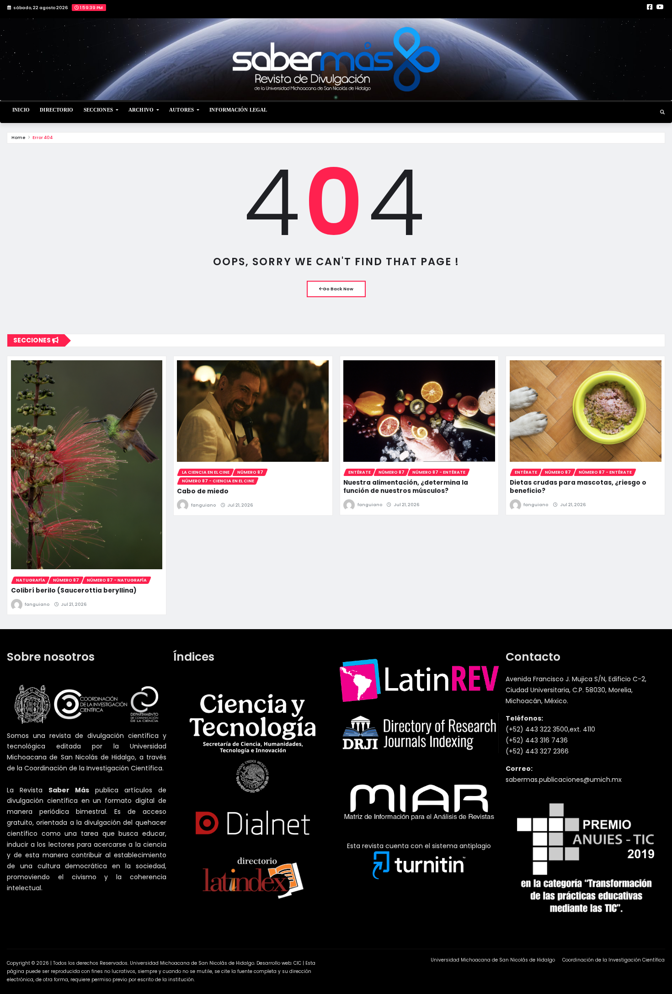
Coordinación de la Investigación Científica (613, 960)
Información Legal (238, 109)
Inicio (21, 109)
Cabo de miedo (203, 491)
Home (18, 137)
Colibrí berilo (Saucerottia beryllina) (74, 590)
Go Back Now (338, 289)
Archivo (141, 109)
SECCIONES (99, 109)
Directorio (56, 109)
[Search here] (662, 112)
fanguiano (37, 604)
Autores (182, 109)
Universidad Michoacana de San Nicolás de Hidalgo (493, 960)
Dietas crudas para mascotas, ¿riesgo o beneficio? (578, 486)
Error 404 (42, 137)
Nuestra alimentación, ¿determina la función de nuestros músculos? (405, 486)
